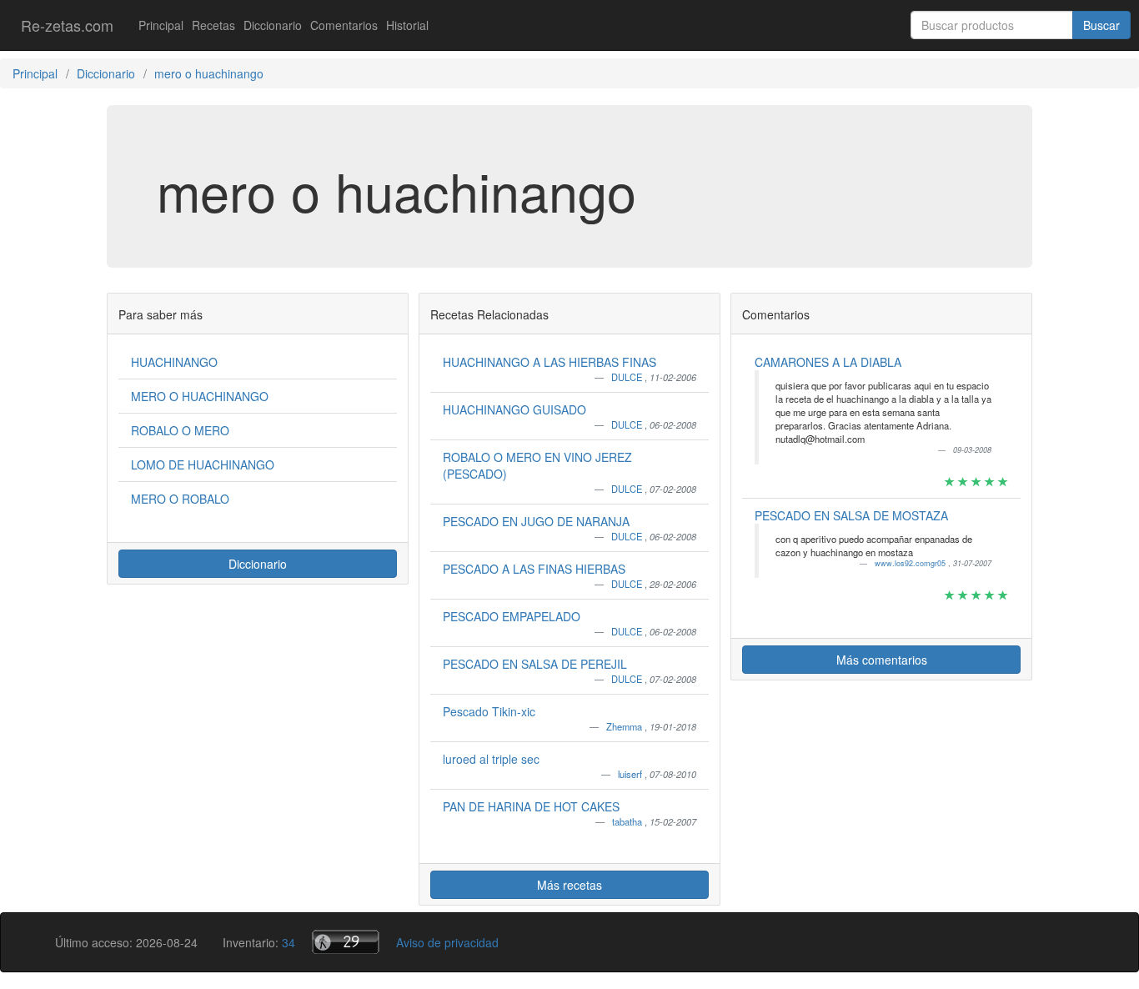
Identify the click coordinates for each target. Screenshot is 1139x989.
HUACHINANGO (174, 362)
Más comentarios (881, 659)
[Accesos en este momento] (346, 941)
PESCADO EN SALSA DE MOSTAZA (851, 515)
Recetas (213, 25)
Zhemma (625, 726)
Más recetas (569, 884)
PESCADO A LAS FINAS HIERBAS (534, 568)
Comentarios (344, 25)
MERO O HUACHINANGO (199, 396)
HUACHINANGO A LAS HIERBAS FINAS (549, 362)
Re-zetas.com (67, 25)
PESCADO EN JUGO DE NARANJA (536, 521)
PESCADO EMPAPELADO (511, 616)
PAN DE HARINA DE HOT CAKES (531, 806)
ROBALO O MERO (180, 430)
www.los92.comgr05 (911, 563)
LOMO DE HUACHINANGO (202, 464)
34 (288, 942)
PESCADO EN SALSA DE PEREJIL (535, 663)
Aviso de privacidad (447, 942)
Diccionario (272, 25)
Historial (407, 25)
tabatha (628, 821)
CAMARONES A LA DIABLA (828, 362)
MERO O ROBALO (180, 498)
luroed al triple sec (491, 759)
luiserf (631, 774)
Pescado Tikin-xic (489, 711)
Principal (160, 25)
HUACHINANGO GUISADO (514, 409)
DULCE (628, 377)
